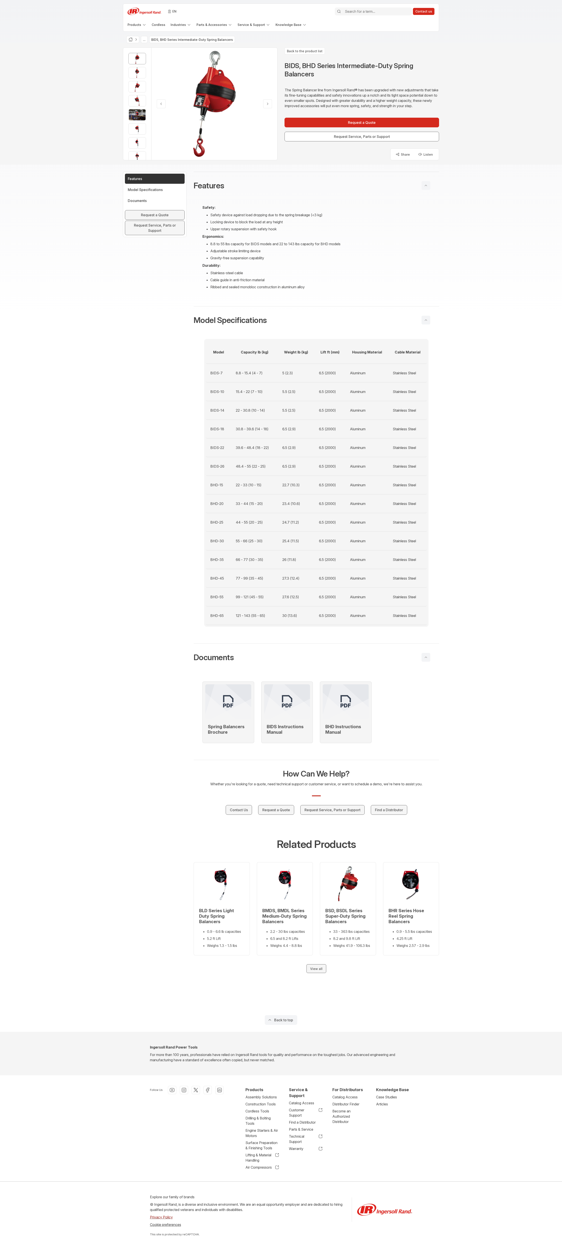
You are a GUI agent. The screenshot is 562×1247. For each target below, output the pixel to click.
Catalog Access (301, 1103)
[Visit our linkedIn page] (219, 1090)
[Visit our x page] (196, 1090)
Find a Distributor (302, 1122)
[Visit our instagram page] (184, 1090)
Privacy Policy (161, 1217)
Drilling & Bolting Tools (258, 1121)
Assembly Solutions (261, 1097)
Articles (382, 1104)
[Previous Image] (161, 103)
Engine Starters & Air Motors (261, 1133)
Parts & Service (301, 1129)
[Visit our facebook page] (208, 1090)
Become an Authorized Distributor (341, 1116)
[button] (316, 185)
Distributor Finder (345, 1104)
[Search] (339, 11)
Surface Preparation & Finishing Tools (261, 1145)
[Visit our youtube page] (172, 1090)
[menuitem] (137, 24)
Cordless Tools (257, 1111)
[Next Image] (267, 103)
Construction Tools (260, 1104)
